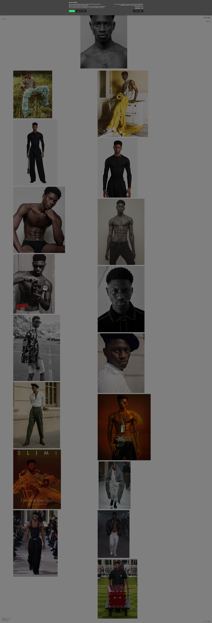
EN (142, 6)
